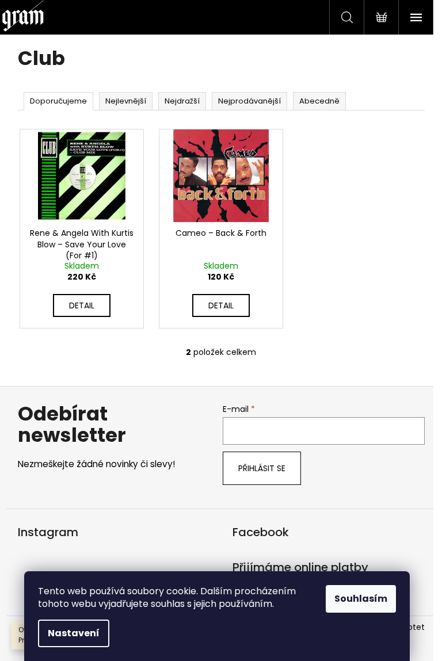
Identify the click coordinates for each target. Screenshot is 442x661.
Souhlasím (360, 598)
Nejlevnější (125, 100)
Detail (81, 305)
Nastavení (74, 633)
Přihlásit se (261, 468)
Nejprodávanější (249, 100)
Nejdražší (182, 100)
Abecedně (319, 100)
